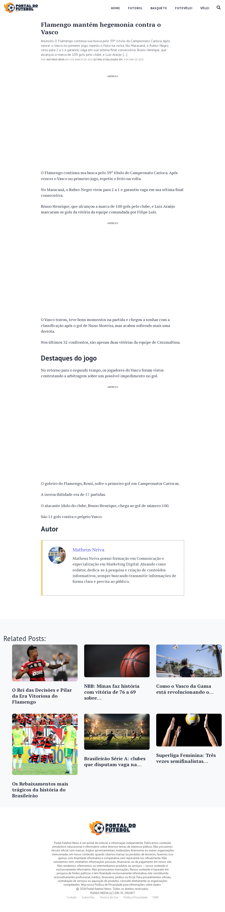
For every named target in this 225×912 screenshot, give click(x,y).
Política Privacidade (135, 897)
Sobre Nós (88, 897)
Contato (72, 897)
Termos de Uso (109, 897)
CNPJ (155, 897)
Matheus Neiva (88, 550)
